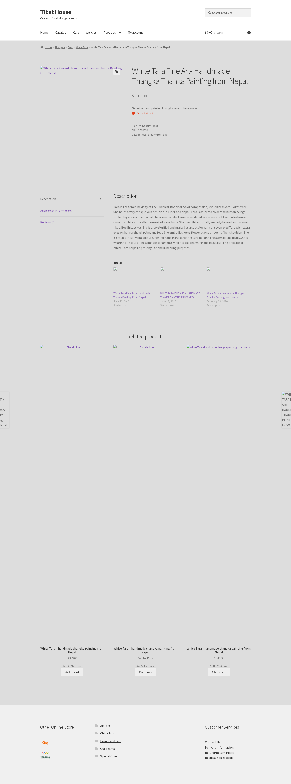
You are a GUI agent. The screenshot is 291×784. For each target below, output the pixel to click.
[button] (116, 72)
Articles (91, 32)
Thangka (60, 47)
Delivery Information (219, 747)
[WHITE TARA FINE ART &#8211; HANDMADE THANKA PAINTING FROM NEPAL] (181, 279)
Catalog (60, 32)
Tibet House (55, 12)
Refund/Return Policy (219, 752)
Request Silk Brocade (219, 758)
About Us (110, 32)
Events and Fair (110, 741)
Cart (76, 32)
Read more (145, 672)
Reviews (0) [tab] (47, 222)
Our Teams (107, 749)
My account (135, 32)
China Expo (107, 733)
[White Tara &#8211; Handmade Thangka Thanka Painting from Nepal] (228, 279)
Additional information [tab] (56, 210)
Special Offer (108, 756)
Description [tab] (48, 199)
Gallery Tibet (150, 126)
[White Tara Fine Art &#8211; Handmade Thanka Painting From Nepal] (134, 279)
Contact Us (212, 742)
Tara (70, 47)
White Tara (82, 47)
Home (44, 32)
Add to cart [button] (72, 672)
